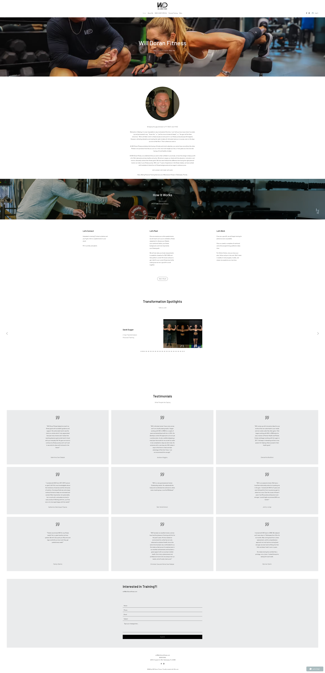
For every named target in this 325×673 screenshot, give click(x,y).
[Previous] (7, 333)
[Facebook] (306, 13)
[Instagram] (309, 13)
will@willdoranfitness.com (130, 591)
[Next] (318, 333)
